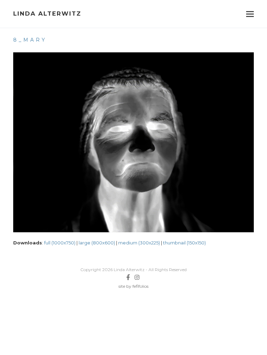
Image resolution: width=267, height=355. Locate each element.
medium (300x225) (139, 242)
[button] (250, 14)
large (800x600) (97, 242)
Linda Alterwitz (47, 13)
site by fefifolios (133, 286)
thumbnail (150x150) (184, 242)
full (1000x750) (59, 242)
